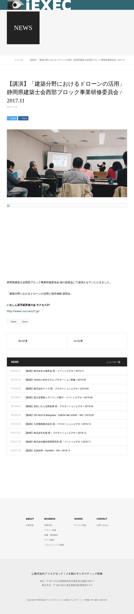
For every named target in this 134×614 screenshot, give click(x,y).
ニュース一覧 (113, 362)
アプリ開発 (49, 539)
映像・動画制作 (51, 535)
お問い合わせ (102, 525)
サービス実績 (80, 525)
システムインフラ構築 (54, 544)
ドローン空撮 (50, 530)
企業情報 (30, 525)
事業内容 (48, 525)
